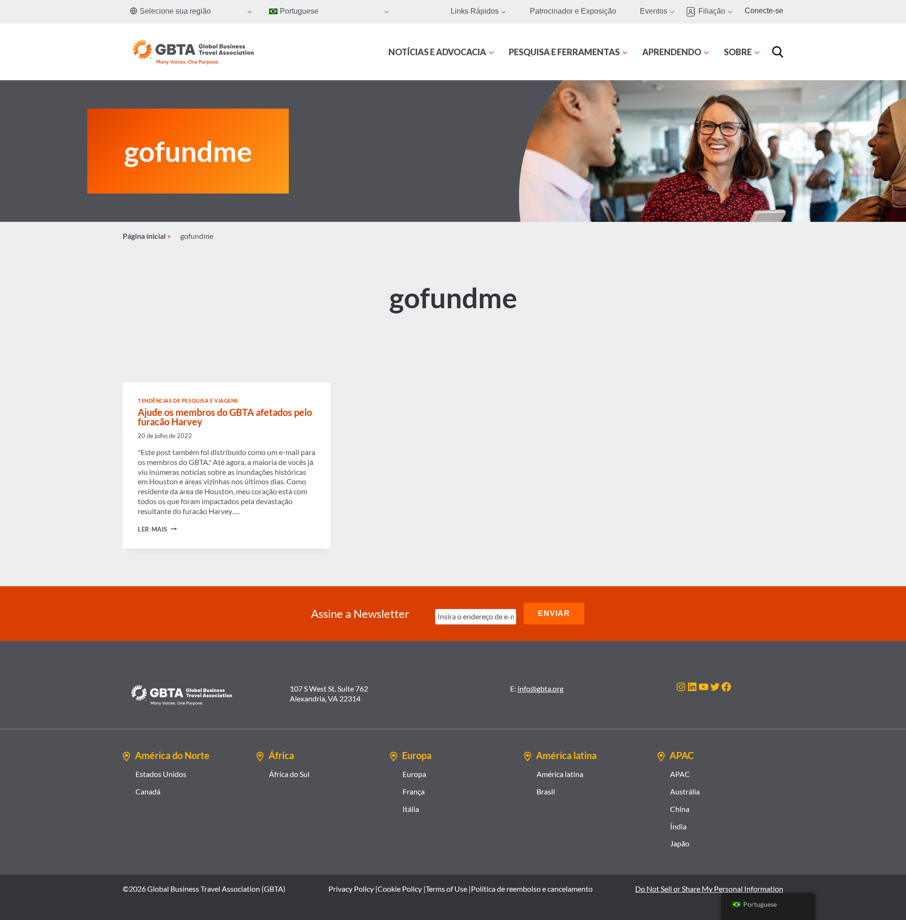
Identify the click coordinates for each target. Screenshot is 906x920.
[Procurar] (777, 52)
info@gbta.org (540, 688)
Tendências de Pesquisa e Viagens (188, 400)
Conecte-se (764, 11)
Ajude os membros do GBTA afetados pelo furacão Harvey (225, 416)
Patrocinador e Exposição (573, 11)
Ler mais (157, 529)
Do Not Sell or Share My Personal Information (709, 888)
